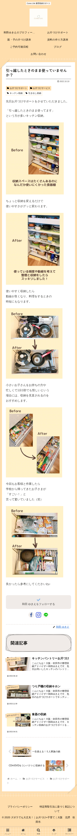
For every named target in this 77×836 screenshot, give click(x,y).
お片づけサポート (18, 88)
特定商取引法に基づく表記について (57, 809)
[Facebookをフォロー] (31, 614)
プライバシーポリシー (20, 806)
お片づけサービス (41, 88)
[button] (68, 594)
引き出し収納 (34, 93)
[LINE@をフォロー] (46, 614)
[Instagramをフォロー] (38, 614)
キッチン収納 (16, 93)
